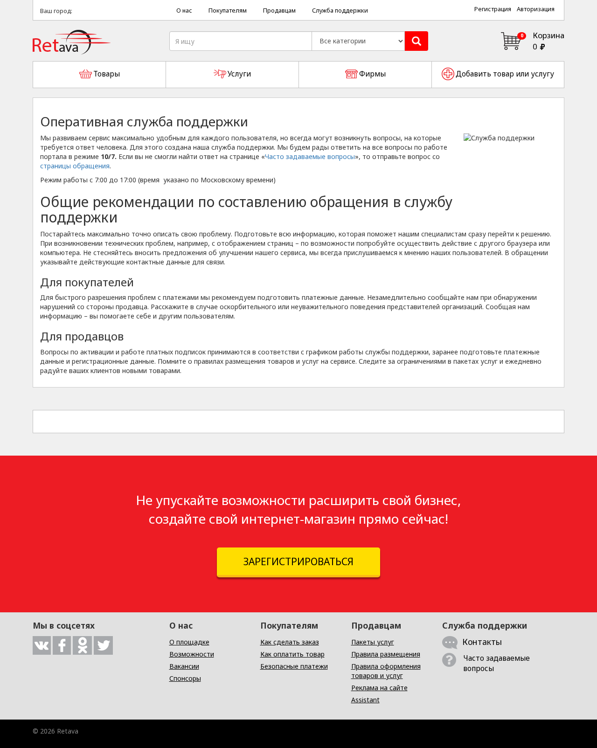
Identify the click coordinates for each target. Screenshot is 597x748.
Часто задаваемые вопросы (310, 156)
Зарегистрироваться (298, 561)
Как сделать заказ (289, 641)
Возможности (191, 654)
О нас (184, 10)
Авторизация (536, 9)
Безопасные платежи (294, 666)
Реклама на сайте (379, 687)
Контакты (482, 641)
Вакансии (184, 666)
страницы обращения (75, 165)
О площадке (189, 641)
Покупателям (227, 10)
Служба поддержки (340, 10)
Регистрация (492, 9)
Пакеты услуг (372, 641)
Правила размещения (385, 654)
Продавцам (279, 10)
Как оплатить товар (292, 654)
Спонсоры (185, 678)
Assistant (365, 699)
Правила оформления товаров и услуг (386, 671)
